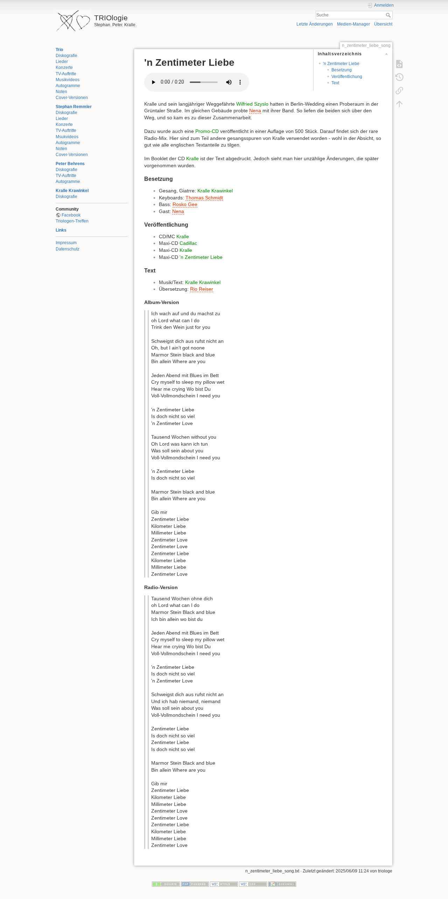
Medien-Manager (353, 24)
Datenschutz (67, 249)
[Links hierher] (399, 90)
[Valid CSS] (253, 884)
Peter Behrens (70, 163)
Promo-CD (207, 131)
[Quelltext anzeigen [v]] (399, 63)
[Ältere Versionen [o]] (399, 77)
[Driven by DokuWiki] (282, 884)
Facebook (71, 215)
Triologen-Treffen (72, 221)
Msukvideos (67, 136)
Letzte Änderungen (314, 24)
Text (335, 82)
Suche (389, 15)
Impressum (66, 242)
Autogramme (68, 85)
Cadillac (188, 243)
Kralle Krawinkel (72, 190)
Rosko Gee (185, 204)
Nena (255, 110)
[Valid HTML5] (224, 884)
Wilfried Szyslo (252, 104)
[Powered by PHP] (195, 884)
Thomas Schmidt (204, 197)
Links (61, 230)
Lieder (62, 61)
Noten (61, 91)
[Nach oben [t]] (399, 103)
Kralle (192, 158)
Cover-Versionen (72, 97)
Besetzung (341, 70)
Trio (59, 49)
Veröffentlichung (346, 76)
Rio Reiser (201, 289)
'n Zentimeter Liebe (341, 63)
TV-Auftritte (66, 73)
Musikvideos (67, 79)
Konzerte (64, 67)
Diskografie (66, 55)
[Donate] (166, 884)
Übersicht (383, 24)
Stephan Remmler (74, 106)
